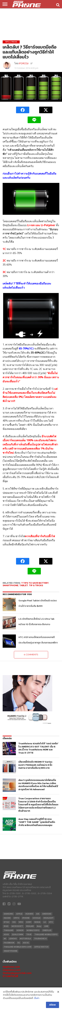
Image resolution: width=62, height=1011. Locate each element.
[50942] (27, 723)
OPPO (16, 918)
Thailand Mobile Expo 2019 (17, 947)
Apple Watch (41, 947)
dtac (6, 922)
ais (37, 914)
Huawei (29, 914)
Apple (19, 914)
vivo (21, 922)
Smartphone (10, 585)
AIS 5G (26, 943)
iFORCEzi (23, 63)
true (28, 934)
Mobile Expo (33, 930)
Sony (28, 922)
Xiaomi (7, 918)
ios (14, 922)
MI (5, 939)
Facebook (9, 943)
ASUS (6, 934)
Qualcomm (17, 934)
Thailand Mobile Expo (46, 934)
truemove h (40, 939)
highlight (48, 918)
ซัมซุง (39, 926)
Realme (30, 926)
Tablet (23, 585)
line (46, 926)
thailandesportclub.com (17, 973)
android (46, 914)
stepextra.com (12, 969)
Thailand (8, 930)
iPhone (25, 918)
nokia (37, 922)
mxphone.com (11, 966)
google (36, 918)
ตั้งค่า (36, 998)
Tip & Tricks (36, 585)
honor (20, 930)
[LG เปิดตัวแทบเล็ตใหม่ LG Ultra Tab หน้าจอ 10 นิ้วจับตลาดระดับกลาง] (9, 622)
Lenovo (13, 939)
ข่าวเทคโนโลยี (10, 976)
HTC (51, 922)
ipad (6, 926)
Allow (52, 1005)
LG (44, 922)
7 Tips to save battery (35, 583)
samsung (8, 914)
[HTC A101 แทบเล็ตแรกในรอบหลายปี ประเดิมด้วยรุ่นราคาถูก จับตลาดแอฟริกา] (9, 641)
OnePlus (46, 930)
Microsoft (17, 926)
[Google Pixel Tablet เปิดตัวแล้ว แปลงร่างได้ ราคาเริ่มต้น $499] (9, 604)
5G (19, 943)
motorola (25, 939)
